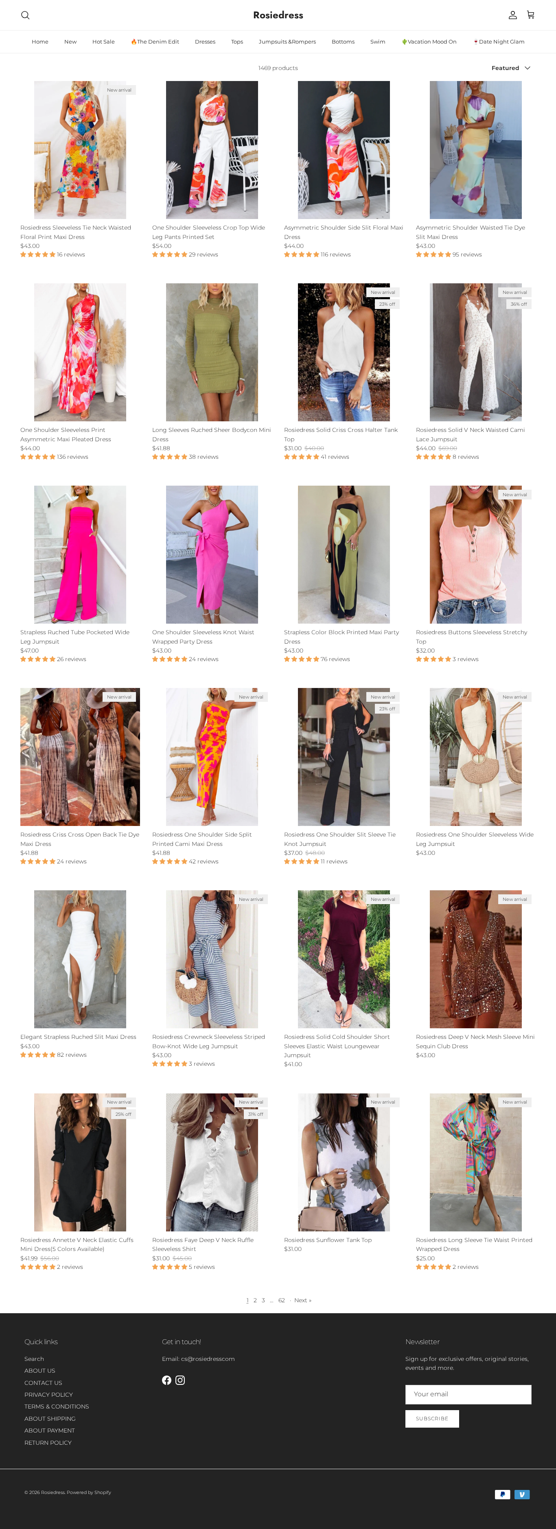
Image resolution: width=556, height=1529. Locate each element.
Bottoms (343, 41)
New (70, 41)
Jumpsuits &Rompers (287, 41)
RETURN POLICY (48, 1442)
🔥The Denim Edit (155, 41)
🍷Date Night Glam (499, 41)
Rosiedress (53, 1492)
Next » (302, 1300)
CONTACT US (43, 1383)
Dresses (205, 41)
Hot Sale (103, 41)
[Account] (511, 15)
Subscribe (432, 1418)
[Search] (25, 15)
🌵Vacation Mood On (429, 41)
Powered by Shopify (89, 1492)
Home (40, 41)
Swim (377, 41)
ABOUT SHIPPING (50, 1418)
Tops (237, 41)
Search (34, 1359)
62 (281, 1300)
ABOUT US (39, 1370)
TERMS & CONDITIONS (56, 1406)
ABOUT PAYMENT (49, 1430)
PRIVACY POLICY (48, 1394)
